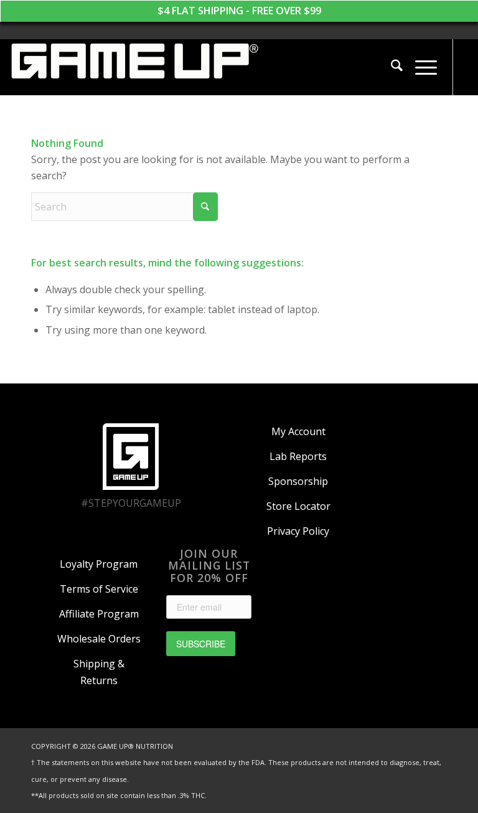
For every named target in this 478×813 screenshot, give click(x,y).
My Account (298, 431)
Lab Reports (298, 456)
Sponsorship (298, 481)
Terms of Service (99, 589)
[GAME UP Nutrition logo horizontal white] (133, 67)
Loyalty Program (99, 564)
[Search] (390, 67)
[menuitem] (390, 67)
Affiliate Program (99, 614)
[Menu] (420, 67)
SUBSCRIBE (200, 643)
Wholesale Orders (99, 639)
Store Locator (298, 506)
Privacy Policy (298, 531)
